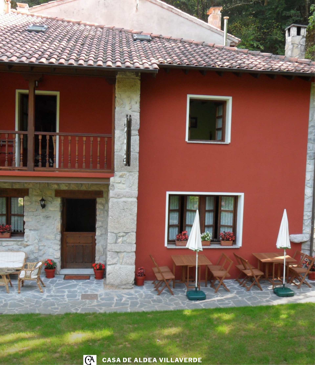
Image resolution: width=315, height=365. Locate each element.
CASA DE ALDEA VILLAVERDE (152, 360)
